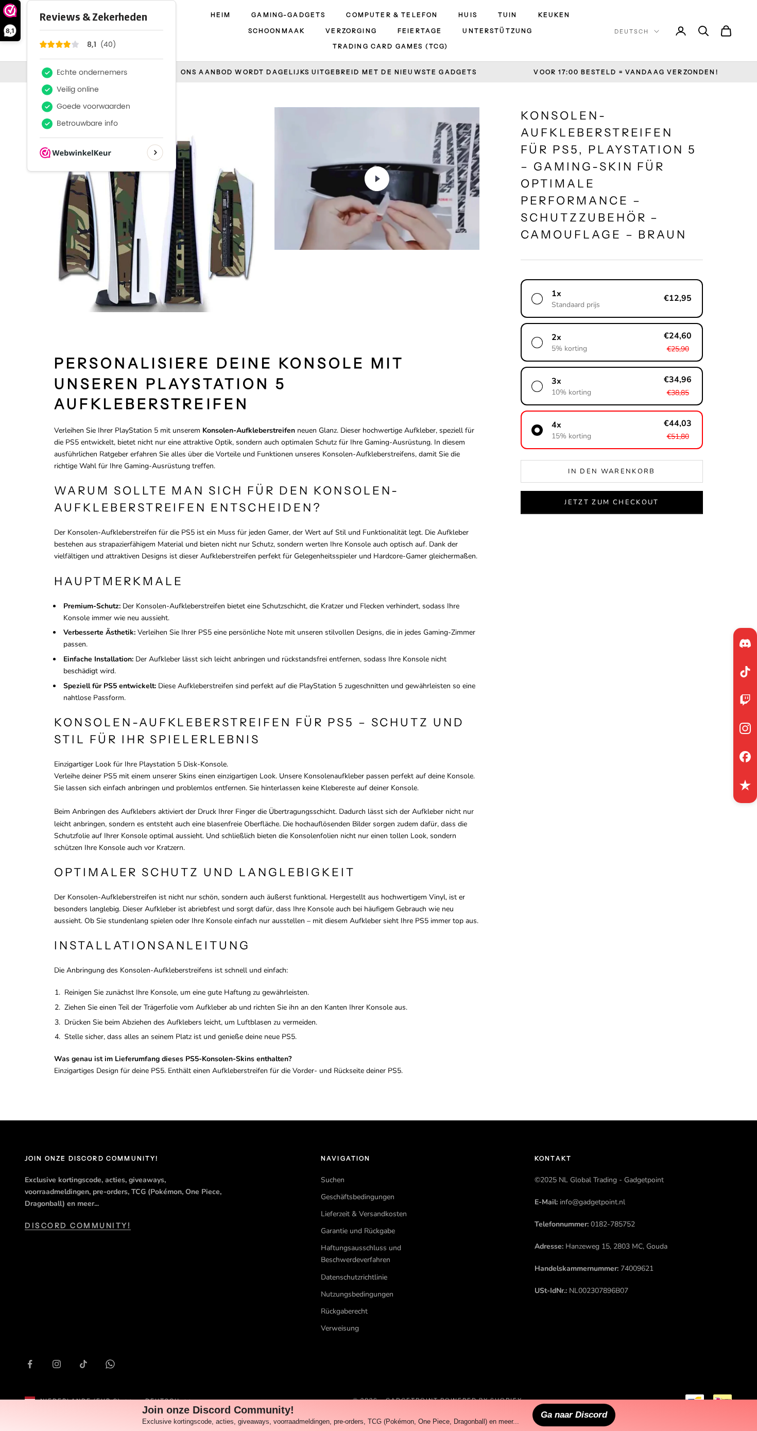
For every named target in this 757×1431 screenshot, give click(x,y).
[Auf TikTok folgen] (83, 1364)
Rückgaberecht (344, 1311)
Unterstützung (497, 31)
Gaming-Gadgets (288, 15)
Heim (221, 15)
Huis (467, 15)
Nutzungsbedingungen (357, 1294)
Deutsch (631, 31)
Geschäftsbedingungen (357, 1197)
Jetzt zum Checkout (611, 502)
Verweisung (340, 1328)
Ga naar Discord (574, 1415)
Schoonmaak (276, 31)
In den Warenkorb (611, 471)
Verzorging (351, 31)
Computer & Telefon (392, 15)
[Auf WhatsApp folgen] (110, 1364)
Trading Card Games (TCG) (391, 46)
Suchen (333, 1180)
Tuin (508, 15)
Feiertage (420, 31)
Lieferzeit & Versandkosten (364, 1214)
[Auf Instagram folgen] (56, 1364)
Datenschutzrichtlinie (354, 1277)
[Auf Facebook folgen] (30, 1364)
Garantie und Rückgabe (358, 1231)
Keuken (554, 15)
